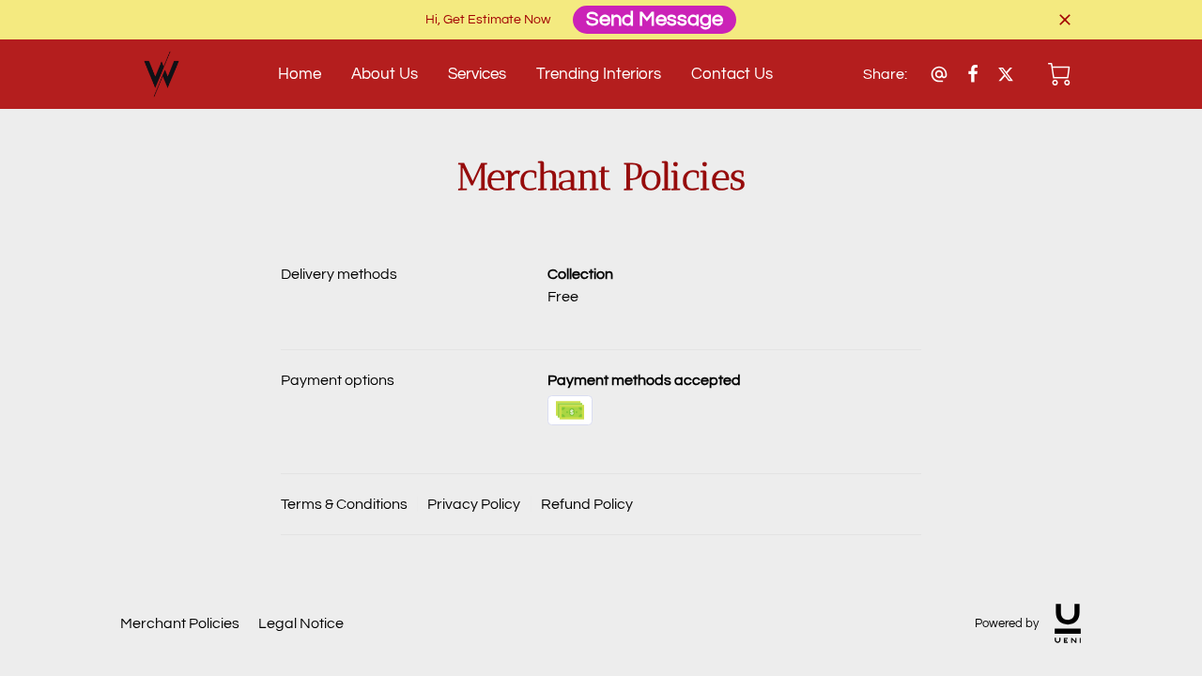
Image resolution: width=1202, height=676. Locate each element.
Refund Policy (587, 504)
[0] (1059, 74)
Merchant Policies (179, 623)
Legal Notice (301, 623)
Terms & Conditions (344, 504)
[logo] (1068, 623)
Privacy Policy (473, 504)
